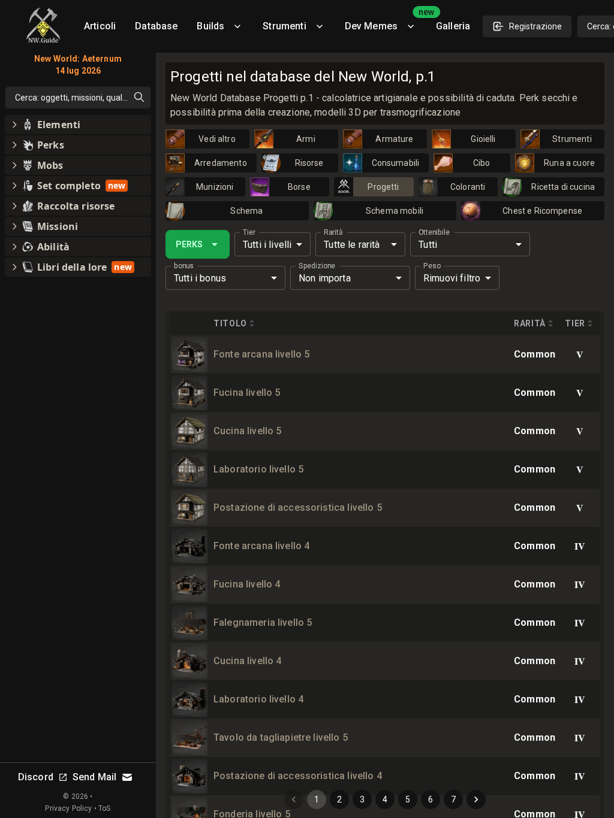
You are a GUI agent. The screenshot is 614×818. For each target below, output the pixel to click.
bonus (184, 266)
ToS (104, 808)
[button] (78, 124)
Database (156, 26)
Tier (249, 232)
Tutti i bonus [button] (200, 278)
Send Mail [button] (94, 777)
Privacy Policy (68, 808)
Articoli (100, 26)
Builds (210, 26)
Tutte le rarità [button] (352, 244)
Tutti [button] (428, 244)
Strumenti (284, 26)
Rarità (333, 232)
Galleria (453, 26)
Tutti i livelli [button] (267, 244)
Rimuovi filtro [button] (451, 278)
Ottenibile (434, 232)
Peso (432, 266)
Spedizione (317, 266)
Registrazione (535, 26)
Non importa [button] (325, 278)
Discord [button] (35, 777)
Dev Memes (385, 22)
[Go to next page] (476, 799)
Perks (189, 244)
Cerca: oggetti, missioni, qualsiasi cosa (83, 97)
